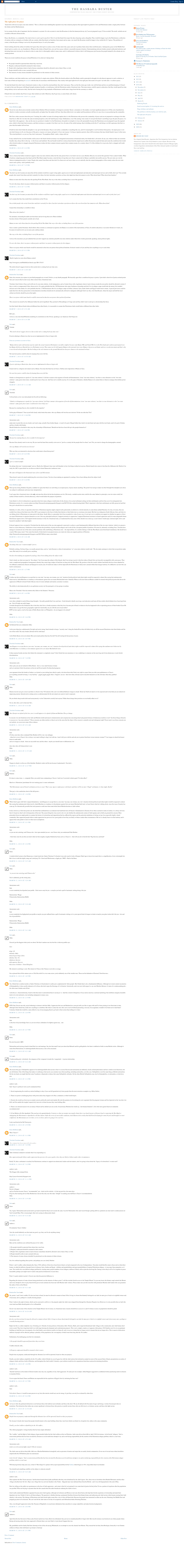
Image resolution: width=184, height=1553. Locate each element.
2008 (137, 127)
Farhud (71, 1465)
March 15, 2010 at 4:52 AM (20, 1439)
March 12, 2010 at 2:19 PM (20, 998)
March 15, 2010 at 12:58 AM (20, 1409)
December (141, 87)
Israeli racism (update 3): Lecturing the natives (150, 106)
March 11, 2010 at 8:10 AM (20, 706)
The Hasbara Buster (92, 9)
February (140, 118)
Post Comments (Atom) (19, 1542)
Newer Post (8, 1538)
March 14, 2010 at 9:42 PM (20, 1396)
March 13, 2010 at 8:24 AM (20, 1062)
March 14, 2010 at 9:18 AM (20, 1216)
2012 (137, 79)
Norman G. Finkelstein (143, 61)
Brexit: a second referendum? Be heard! (146, 36)
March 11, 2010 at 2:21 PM (20, 822)
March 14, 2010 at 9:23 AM (20, 1235)
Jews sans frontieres (142, 40)
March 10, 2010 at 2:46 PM (20, 617)
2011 (137, 82)
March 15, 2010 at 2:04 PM (20, 1507)
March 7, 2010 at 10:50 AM (20, 356)
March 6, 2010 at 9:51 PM (19, 250)
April (139, 98)
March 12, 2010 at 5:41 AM (20, 930)
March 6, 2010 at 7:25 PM (19, 165)
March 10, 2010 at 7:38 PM (20, 658)
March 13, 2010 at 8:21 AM (20, 1051)
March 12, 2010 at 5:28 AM (20, 880)
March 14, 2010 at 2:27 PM (20, 1381)
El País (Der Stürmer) (141, 30)
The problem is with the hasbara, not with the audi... (152, 112)
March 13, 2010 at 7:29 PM (20, 1145)
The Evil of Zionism (141, 42)
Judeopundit (140, 47)
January (140, 121)
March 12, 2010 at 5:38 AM (20, 904)
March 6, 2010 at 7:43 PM (19, 187)
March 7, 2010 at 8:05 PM (19, 454)
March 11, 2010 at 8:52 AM (20, 725)
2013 (137, 76)
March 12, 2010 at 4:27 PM (20, 1030)
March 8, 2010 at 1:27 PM (19, 569)
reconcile (28, 80)
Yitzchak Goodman (15, 153)
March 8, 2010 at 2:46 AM (19, 537)
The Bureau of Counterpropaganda (146, 64)
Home (66, 1538)
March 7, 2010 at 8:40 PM (19, 480)
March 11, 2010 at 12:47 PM (20, 766)
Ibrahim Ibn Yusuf (14, 274)
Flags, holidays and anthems (145, 109)
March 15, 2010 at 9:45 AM (20, 1472)
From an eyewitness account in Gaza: (20, 340)
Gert (10, 324)
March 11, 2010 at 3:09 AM (20, 679)
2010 (137, 85)
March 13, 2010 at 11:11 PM (20, 1179)
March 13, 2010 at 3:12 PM (20, 1079)
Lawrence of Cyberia (142, 55)
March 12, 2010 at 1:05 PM (20, 976)
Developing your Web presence (145, 34)
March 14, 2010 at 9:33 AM (20, 1288)
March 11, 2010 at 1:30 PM (20, 794)
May (139, 95)
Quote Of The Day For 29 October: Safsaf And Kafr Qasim (151, 56)
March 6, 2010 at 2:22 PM (19, 148)
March (140, 101)
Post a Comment (9, 1535)
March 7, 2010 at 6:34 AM (19, 319)
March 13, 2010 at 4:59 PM (20, 1125)
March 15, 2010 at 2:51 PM (20, 1530)
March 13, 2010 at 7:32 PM (20, 1164)
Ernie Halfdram (13, 107)
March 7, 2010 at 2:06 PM (19, 430)
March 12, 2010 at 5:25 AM (20, 861)
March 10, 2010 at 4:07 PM (20, 639)
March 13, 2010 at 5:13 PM (20, 1135)
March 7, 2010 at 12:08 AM (20, 270)
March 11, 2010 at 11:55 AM (20, 751)
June (139, 93)
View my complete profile (143, 151)
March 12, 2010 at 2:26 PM (20, 1012)
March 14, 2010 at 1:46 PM (20, 1364)
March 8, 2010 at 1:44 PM (19, 593)
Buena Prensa (140, 28)
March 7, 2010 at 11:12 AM (20, 385)
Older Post (124, 1538)
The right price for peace (144, 114)
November (141, 90)
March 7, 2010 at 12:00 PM (20, 415)
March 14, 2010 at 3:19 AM (20, 1198)
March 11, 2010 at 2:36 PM (20, 844)
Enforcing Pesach (142, 103)
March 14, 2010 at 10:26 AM (20, 1311)
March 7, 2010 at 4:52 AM (19, 309)
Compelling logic (140, 65)
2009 (137, 124)
